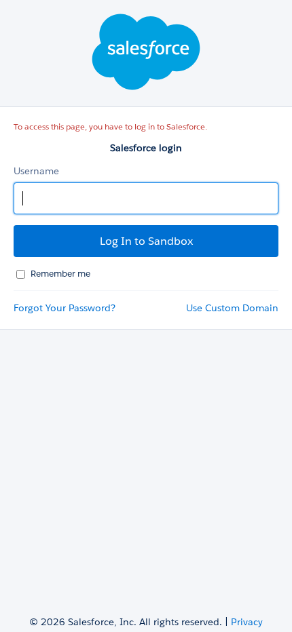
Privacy (247, 622)
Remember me (60, 273)
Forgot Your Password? (64, 308)
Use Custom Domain (232, 308)
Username (36, 171)
